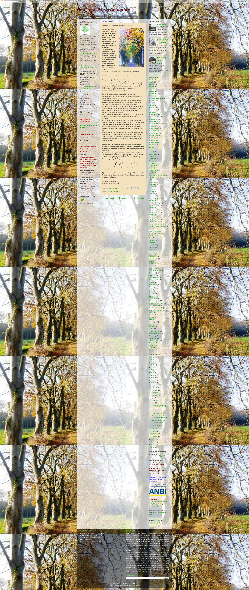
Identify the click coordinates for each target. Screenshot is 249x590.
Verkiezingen (153, 322)
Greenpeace (153, 182)
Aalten (151, 79)
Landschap (152, 245)
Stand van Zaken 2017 (156, 308)
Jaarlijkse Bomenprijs (155, 203)
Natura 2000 (153, 263)
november (156, 387)
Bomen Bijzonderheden (129, 17)
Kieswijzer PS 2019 (155, 233)
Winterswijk (152, 338)
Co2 (150, 149)
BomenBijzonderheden (156, 123)
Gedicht (151, 172)
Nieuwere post (108, 198)
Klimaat (151, 235)
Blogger (138, 585)
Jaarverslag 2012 (154, 205)
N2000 (151, 261)
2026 (152, 357)
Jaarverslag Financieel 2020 (157, 226)
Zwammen (152, 350)
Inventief (151, 200)
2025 (152, 359)
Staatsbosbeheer (154, 301)
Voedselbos (152, 326)
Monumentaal (153, 259)
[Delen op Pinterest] (138, 188)
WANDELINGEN (154, 331)
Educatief (152, 165)
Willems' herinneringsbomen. (88, 543)
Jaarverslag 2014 (154, 210)
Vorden (151, 329)
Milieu (150, 249)
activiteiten (152, 84)
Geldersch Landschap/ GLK (157, 175)
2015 (152, 439)
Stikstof (151, 312)
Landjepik (152, 242)
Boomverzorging (154, 135)
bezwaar (151, 105)
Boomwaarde (153, 137)
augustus (156, 395)
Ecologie (151, 161)
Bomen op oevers (157, 425)
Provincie (151, 294)
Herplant (151, 191)
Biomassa (152, 112)
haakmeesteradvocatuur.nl (88, 108)
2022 (152, 367)
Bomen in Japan (162, 24)
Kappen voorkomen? (101, 17)
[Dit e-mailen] (131, 188)
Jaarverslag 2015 (154, 212)
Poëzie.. (154, 409)
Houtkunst (152, 193)
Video (150, 324)
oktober (155, 390)
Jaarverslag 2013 (154, 207)
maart (155, 431)
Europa (151, 168)
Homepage (124, 198)
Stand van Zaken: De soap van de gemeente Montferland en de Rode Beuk (162, 60)
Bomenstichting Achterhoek (105, 9)
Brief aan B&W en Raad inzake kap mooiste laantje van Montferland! (162, 41)
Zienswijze (152, 343)
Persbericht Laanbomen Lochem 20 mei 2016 (159, 405)
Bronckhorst (152, 145)
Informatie (152, 196)
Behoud (151, 96)
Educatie (151, 163)
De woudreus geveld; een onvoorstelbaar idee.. (92, 533)
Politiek (151, 291)
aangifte (151, 82)
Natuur (151, 266)
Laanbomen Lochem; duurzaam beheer (158, 412)
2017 (152, 380)
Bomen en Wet (153, 114)
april (154, 428)
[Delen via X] (135, 188)
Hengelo (151, 186)
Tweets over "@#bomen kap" (158, 523)
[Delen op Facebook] (136, 188)
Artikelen (151, 91)
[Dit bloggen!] (133, 188)
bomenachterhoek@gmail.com (158, 456)
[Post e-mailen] (127, 188)
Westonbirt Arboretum (159, 420)
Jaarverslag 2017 (154, 217)
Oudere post (139, 198)
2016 (152, 383)
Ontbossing (152, 273)
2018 (152, 377)
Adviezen (151, 86)
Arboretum (152, 89)
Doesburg (152, 156)
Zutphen (151, 347)
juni (154, 400)
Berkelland (152, 100)
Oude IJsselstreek (154, 277)
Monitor (151, 254)
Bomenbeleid (111, 191)
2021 (152, 370)
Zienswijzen (152, 345)
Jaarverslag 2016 (154, 214)
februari (155, 433)
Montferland (152, 256)
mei (154, 403)
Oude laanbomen (157, 422)
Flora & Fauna (153, 170)
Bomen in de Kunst (154, 117)
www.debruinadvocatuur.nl (88, 86)
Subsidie (151, 315)
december (156, 385)
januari (155, 436)
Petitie (151, 287)
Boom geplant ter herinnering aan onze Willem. (93, 541)
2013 (152, 444)
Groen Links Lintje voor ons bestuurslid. (91, 535)
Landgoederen (153, 240)
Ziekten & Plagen (154, 340)
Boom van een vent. (85, 539)
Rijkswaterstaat (153, 296)
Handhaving (152, 184)
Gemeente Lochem (155, 177)
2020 (152, 372)
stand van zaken (154, 305)
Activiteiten (114, 17)
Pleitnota (151, 289)
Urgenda (151, 317)
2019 (152, 375)
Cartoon (151, 147)
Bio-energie (152, 107)
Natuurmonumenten (155, 270)
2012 (152, 447)
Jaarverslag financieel (155, 224)
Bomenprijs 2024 (154, 128)
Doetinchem (152, 158)
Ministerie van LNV (154, 252)
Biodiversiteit (153, 110)
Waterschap (152, 336)
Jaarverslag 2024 (154, 221)
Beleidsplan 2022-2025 (156, 98)
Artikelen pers (153, 93)
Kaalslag (151, 228)
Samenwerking (153, 298)
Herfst (151, 189)
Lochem (117, 191)
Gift (150, 179)
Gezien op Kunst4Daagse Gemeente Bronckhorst (160, 416)
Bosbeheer (152, 140)
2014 (152, 442)
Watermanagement (155, 333)
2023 (152, 365)
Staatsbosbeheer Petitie (156, 303)
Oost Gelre (152, 275)
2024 (152, 362)
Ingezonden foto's (154, 198)
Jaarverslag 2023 (154, 219)
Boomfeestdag (153, 133)
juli (154, 398)
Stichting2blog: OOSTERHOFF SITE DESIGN (125, 583)
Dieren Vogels (153, 154)
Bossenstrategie (154, 142)
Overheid (151, 282)
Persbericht (152, 284)
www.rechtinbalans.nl (86, 88)
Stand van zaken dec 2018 (157, 310)
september (156, 392)
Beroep (151, 103)
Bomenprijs (152, 126)
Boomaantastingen (154, 130)
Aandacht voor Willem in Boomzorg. (90, 537)
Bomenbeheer (153, 119)
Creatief (151, 152)
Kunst (150, 238)
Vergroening (152, 319)
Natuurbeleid (153, 268)
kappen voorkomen (155, 231)
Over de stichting (86, 17)
